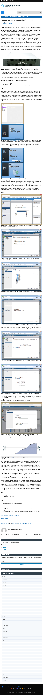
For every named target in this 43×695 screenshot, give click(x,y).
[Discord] (14, 1)
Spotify (16, 523)
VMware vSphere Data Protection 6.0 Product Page (10, 515)
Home (3, 16)
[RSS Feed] (15, 1)
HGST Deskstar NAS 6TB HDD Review (13, 534)
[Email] (9, 1)
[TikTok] (17, 1)
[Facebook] (2, 1)
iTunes (13, 523)
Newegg (4, 547)
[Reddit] (12, 1)
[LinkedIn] (6, 1)
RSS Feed (29, 523)
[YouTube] (8, 1)
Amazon (4, 549)
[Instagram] (5, 1)
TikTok (26, 523)
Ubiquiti (4, 544)
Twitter (23, 523)
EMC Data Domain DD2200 (14, 140)
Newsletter (3, 523)
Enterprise (10, 23)
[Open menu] (2, 12)
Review (6, 16)
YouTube (7, 523)
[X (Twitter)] (3, 1)
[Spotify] (11, 1)
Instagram (19, 523)
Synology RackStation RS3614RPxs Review (34, 534)
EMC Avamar (20, 28)
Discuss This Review (4, 518)
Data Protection (4, 23)
